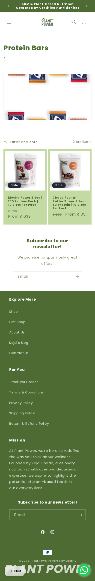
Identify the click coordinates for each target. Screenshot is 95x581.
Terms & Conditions (26, 392)
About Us (17, 332)
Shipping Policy (22, 413)
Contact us (19, 353)
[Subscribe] (77, 276)
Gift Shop (17, 322)
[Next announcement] (86, 6)
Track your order (23, 382)
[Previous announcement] (8, 6)
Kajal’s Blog (18, 342)
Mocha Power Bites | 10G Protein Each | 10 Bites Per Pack (25, 201)
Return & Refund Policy (29, 423)
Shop (13, 311)
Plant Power (39, 561)
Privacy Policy (21, 403)
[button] (9, 22)
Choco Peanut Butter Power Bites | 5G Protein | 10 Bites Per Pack (69, 203)
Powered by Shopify (62, 561)
